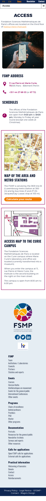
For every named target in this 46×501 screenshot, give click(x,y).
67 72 (32, 92)
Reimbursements (14, 478)
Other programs (14, 422)
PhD (9, 416)
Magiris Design (28, 493)
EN (9, 2)
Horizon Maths (13, 385)
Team (10, 360)
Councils (11, 366)
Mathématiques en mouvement (19, 388)
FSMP (11, 356)
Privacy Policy (10, 490)
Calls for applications (18, 450)
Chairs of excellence (15, 407)
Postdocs (11, 413)
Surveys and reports (15, 441)
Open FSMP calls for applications (20, 454)
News (19, 2)
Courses (11, 382)
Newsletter (31, 2)
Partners (11, 369)
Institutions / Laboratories (18, 363)
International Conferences (18, 394)
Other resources (14, 444)
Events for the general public (19, 391)
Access (11, 475)
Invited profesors (14, 410)
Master (11, 419)
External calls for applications (19, 457)
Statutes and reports (16, 372)
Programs (13, 403)
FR (3, 2)
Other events (13, 397)
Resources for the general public (20, 435)
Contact (41, 2)
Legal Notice (25, 490)
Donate (11, 469)
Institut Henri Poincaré (15, 27)
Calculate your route (19, 199)
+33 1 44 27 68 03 (17, 92)
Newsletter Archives (16, 438)
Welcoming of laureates (17, 466)
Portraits (11, 432)
